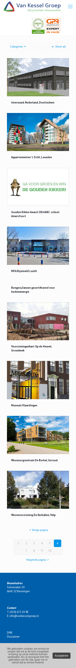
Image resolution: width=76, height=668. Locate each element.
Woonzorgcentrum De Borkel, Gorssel (34, 460)
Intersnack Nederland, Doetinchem (32, 102)
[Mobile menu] (70, 6)
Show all (60, 46)
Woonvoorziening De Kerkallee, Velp (33, 515)
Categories (16, 46)
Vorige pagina (40, 530)
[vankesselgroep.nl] (32, 6)
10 (49, 550)
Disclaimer (13, 636)
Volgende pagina (36, 560)
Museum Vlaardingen (24, 405)
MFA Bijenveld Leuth (24, 271)
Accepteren (61, 655)
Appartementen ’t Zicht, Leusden (31, 157)
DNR (9, 632)
